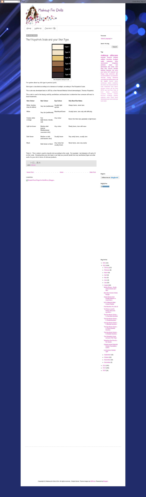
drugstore (115, 63)
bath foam (110, 90)
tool (117, 72)
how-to (110, 68)
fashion (110, 79)
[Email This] (31, 162)
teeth (102, 101)
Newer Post (30, 172)
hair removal (109, 84)
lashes (105, 72)
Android (111, 81)
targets (106, 81)
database (109, 93)
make (102, 86)
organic (116, 86)
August (106, 285)
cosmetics (103, 93)
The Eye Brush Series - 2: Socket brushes (110, 319)
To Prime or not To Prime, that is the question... (109, 310)
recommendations (105, 75)
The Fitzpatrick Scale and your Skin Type (110, 337)
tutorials (103, 70)
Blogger (105, 481)
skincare (33, 165)
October (106, 357)
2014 (104, 368)
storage (116, 68)
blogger (103, 74)
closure (108, 92)
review (112, 97)
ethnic (104, 84)
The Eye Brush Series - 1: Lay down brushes (111, 315)
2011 (104, 263)
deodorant (115, 77)
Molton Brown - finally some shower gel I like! (110, 289)
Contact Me (50, 28)
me (113, 70)
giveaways (104, 66)
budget (115, 59)
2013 (104, 365)
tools (116, 61)
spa (117, 99)
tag (113, 88)
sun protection (114, 75)
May (105, 277)
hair (117, 65)
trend (116, 88)
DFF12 (102, 90)
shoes (116, 97)
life (117, 84)
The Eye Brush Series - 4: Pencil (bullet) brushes (110, 328)
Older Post (93, 172)
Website (37, 28)
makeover (103, 97)
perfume (103, 65)
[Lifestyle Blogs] (105, 187)
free (106, 68)
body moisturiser (110, 74)
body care (114, 66)
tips (109, 66)
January (106, 267)
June (105, 280)
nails (102, 61)
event (102, 79)
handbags (109, 95)
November (107, 360)
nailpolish (109, 61)
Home (29, 28)
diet (102, 84)
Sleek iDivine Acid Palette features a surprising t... (110, 298)
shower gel (109, 88)
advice (116, 81)
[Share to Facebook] (37, 162)
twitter (105, 101)
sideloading (103, 99)
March (106, 272)
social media (113, 99)
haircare (108, 70)
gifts (117, 74)
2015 (104, 370)
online (108, 97)
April (105, 275)
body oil (116, 90)
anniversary (103, 83)
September (107, 355)
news (112, 86)
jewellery (116, 95)
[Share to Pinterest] (39, 162)
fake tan (106, 79)
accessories (104, 63)
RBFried (93, 481)
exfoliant (116, 93)
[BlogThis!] (33, 162)
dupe (110, 65)
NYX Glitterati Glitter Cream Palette (110, 303)
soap (108, 99)
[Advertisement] (109, 137)
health (114, 84)
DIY (109, 72)
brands (103, 57)
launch (109, 57)
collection (113, 72)
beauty (109, 77)
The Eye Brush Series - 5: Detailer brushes (110, 333)
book (102, 92)
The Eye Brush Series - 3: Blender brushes (110, 323)
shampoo (103, 88)
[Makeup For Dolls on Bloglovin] (110, 178)
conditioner (115, 83)
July (105, 282)
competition (115, 92)
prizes (114, 79)
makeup (104, 55)
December (107, 362)
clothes (109, 83)
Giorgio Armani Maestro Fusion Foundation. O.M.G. (111, 346)
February (107, 270)
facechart (103, 95)
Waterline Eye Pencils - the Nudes (110, 341)
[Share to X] (35, 162)
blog (102, 68)
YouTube (103, 77)
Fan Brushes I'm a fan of (111, 306)
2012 (104, 265)
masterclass (107, 86)
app (106, 90)
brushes (109, 59)
